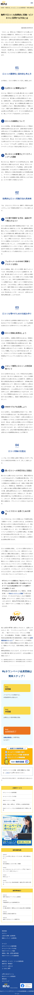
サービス (4, 943)
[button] (32, 3)
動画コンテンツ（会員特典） (9, 938)
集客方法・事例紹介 (7, 963)
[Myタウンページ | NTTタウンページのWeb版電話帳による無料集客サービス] (3, 3)
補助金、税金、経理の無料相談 (10, 953)
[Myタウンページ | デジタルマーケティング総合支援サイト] (6, 986)
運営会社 (4, 978)
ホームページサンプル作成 (9, 948)
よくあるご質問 (6, 968)
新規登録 (4, 931)
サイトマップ (5, 981)
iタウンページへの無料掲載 (9, 946)
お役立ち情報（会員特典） (9, 935)
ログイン (4, 933)
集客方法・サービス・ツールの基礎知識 (12, 961)
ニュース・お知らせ (7, 966)
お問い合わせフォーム (8, 974)
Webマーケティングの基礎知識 (10, 955)
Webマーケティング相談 (8, 951)
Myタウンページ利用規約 (8, 976)
